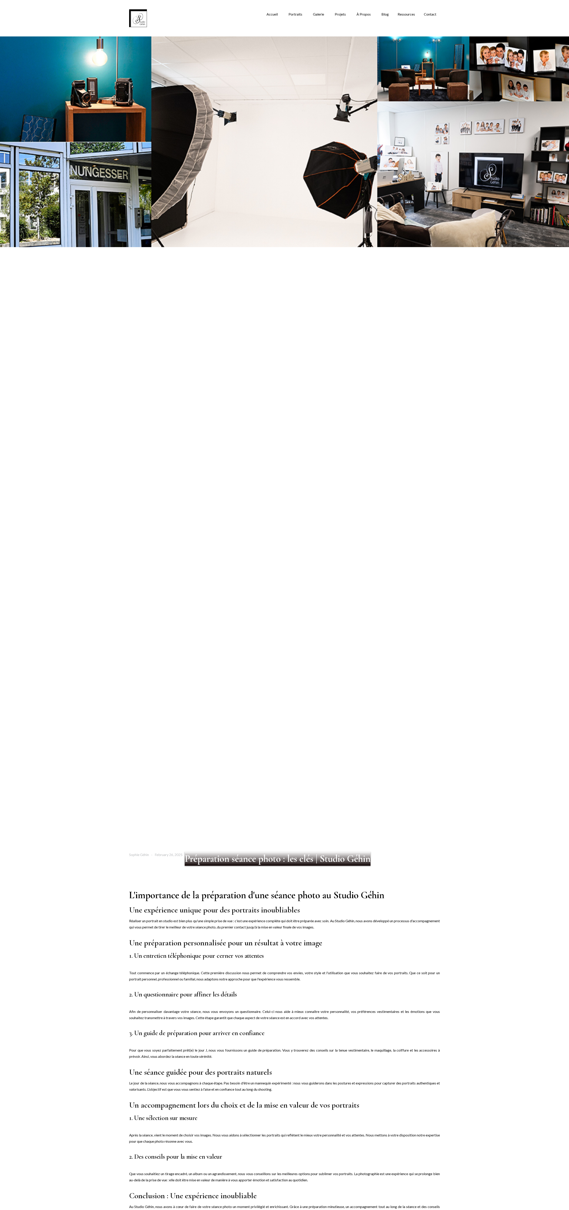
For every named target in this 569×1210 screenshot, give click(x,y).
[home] (138, 18)
